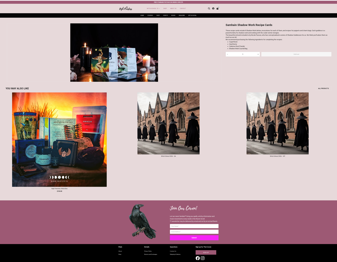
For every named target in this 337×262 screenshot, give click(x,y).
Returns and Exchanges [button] (150, 254)
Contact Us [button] (173, 251)
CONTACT (183, 8)
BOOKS (173, 15)
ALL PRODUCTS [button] (323, 88)
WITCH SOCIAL (192, 15)
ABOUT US (173, 8)
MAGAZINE (182, 15)
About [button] (120, 251)
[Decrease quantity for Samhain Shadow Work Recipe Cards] (258, 54)
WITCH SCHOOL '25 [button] (152, 8)
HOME (142, 15)
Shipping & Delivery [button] (175, 254)
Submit (194, 238)
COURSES (150, 15)
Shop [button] (119, 254)
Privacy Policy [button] (148, 251)
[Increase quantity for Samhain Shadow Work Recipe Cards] (227, 54)
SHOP (165, 8)
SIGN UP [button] (206, 252)
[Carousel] (114, 52)
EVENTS (165, 15)
